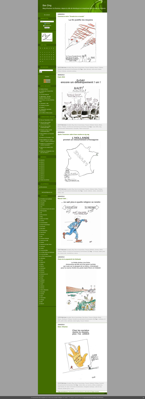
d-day (100, 126)
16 (82, 391)
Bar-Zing (47, 5)
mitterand (60, 388)
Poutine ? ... (43, 107)
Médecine (43, 262)
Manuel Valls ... (63, 198)
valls (63, 192)
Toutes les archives (45, 179)
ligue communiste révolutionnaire (75, 386)
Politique (43, 280)
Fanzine (42, 234)
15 (80, 391)
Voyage (42, 299)
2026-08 (42, 160)
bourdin (85, 191)
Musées (42, 270)
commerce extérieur (71, 71)
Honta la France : (44, 89)
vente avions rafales (96, 69)
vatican (76, 253)
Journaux (43, 246)
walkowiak (70, 321)
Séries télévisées (44, 289)
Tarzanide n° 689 (44, 103)
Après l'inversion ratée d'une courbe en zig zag (73, 134)
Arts (41, 206)
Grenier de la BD (44, 240)
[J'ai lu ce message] (143, 397)
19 (87, 391)
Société (42, 293)
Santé (42, 283)
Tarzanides (43, 297)
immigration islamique (89, 386)
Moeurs (42, 266)
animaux (42, 204)
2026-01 (42, 173)
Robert (42, 151)
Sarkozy (42, 285)
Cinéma (42, 220)
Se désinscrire (48, 25)
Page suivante (95, 391)
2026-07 (42, 162)
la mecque (95, 251)
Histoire (42, 242)
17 (83, 391)
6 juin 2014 (61, 77)
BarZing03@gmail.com (47, 192)
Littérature (43, 258)
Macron (42, 303)
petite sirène (64, 321)
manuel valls (63, 253)
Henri (42, 147)
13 (77, 391)
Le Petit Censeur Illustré (46, 256)
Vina (42, 120)
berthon (42, 137)
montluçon (101, 319)
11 (73, 391)
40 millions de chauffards (46, 198)
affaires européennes (97, 385)
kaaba (100, 251)
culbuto (94, 191)
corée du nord (98, 386)
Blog (42, 216)
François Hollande (45, 238)
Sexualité (43, 291)
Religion (42, 281)
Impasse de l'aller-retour (46, 244)
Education (43, 228)
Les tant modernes (45, 94)
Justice (42, 248)
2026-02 (42, 172)
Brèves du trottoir (44, 218)
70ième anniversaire (84, 128)
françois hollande (62, 71)
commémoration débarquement (65, 128)
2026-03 (42, 170)
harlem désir (82, 385)
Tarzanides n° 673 (49, 120)
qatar (85, 69)
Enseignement (44, 230)
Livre (42, 260)
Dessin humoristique (45, 224)
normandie (75, 128)
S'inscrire (48, 23)
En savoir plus (100, 397)
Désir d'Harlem (63, 327)
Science (42, 287)
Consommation (44, 222)
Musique (42, 272)
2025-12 (42, 175)
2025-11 (42, 177)
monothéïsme (70, 253)
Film (41, 236)
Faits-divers (43, 232)
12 (75, 391)
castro (72, 388)
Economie (43, 226)
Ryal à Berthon (44, 133)
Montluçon (43, 268)
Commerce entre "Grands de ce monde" (71, 16)
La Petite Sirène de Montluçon (47, 252)
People (42, 276)
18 (85, 391)
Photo (42, 278)
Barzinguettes (44, 210)
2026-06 (42, 164)
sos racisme (89, 385)
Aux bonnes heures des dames (48, 208)
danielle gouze (66, 388)
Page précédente (62, 391)
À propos (47, 76)
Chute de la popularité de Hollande (69, 259)
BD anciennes (44, 187)
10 (72, 391)
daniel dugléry (76, 321)
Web (42, 301)
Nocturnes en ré (44, 274)
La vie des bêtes (44, 254)
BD (41, 212)
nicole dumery (61, 386)
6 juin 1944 (95, 126)
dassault (89, 69)
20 (88, 391)
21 (90, 391)
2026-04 (42, 168)
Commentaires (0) (75, 69)
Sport (42, 295)
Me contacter (47, 14)
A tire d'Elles (43, 200)
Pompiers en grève (45, 105)
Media (42, 264)
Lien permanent (66, 69)
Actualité (42, 202)
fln (65, 386)
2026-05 (42, 166)
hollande (90, 191)
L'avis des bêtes (44, 250)
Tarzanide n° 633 (50, 137)
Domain (42, 129)
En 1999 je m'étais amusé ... (47, 112)
